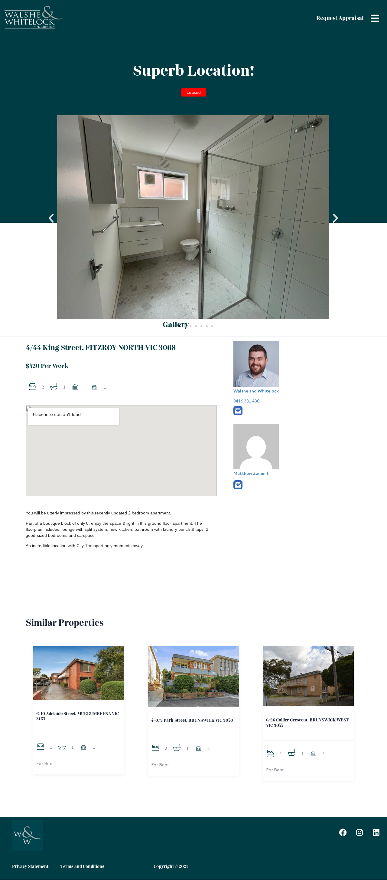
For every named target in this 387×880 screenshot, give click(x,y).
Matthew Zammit (251, 473)
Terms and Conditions (82, 867)
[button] (51, 218)
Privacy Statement (30, 867)
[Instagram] (359, 832)
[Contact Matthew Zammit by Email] (237, 484)
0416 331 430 (246, 400)
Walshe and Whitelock (256, 390)
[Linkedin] (376, 832)
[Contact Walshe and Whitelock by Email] (237, 410)
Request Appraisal (340, 18)
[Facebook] (342, 832)
